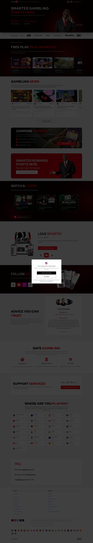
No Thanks (46, 276)
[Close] (60, 261)
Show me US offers (46, 273)
